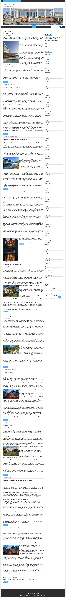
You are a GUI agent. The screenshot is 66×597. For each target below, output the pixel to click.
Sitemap (46, 285)
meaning (23, 191)
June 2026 (47, 57)
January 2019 (47, 217)
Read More (5, 188)
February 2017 (47, 258)
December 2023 (48, 111)
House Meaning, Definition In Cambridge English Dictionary (16, 139)
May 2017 (47, 253)
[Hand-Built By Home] (33, 25)
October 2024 (47, 93)
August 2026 (47, 54)
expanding (12, 369)
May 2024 (47, 102)
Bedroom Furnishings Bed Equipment (51, 48)
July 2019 (46, 206)
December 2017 (48, 240)
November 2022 (48, 134)
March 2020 (47, 192)
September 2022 (48, 138)
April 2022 (47, 147)
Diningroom (23, 26)
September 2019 (48, 203)
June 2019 (47, 208)
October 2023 (47, 115)
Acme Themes (43, 595)
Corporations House (7, 372)
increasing (15, 136)
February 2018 (47, 237)
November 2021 (48, 156)
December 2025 (48, 68)
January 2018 (47, 238)
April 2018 (47, 233)
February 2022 (47, 151)
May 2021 (47, 167)
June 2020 (47, 186)
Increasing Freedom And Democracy (11, 87)
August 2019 (47, 204)
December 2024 (48, 90)
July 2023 (46, 120)
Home (7, 26)
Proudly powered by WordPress (26, 595)
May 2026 (47, 59)
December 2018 (48, 219)
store (12, 261)
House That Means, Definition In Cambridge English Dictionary (17, 480)
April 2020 (47, 190)
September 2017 (48, 246)
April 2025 (47, 83)
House (34, 26)
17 (46, 296)
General (46, 273)
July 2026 (46, 56)
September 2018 (48, 224)
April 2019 (47, 212)
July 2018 (46, 228)
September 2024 (48, 95)
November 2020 (48, 177)
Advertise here (47, 281)
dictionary (15, 191)
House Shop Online (7, 425)
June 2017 (47, 251)
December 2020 (48, 176)
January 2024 (47, 109)
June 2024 (47, 100)
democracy (9, 136)
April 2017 (47, 255)
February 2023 (47, 129)
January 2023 (47, 131)
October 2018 (47, 222)
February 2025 (47, 86)
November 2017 (48, 242)
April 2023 (47, 126)
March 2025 (47, 84)
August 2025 (47, 75)
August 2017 (47, 247)
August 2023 (47, 118)
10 (46, 295)
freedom (12, 136)
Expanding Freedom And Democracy (11, 316)
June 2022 (47, 143)
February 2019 (47, 215)
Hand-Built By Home (10, 4)
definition (8, 84)
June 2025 (47, 79)
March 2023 (47, 127)
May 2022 (47, 145)
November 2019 (48, 199)
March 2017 (47, 256)
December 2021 (48, 154)
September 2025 (48, 74)
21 (56, 296)
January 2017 (47, 260)
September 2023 (48, 117)
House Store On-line (7, 194)
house (11, 84)
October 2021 (47, 158)
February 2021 (47, 172)
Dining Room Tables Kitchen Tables (51, 40)
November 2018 (48, 220)
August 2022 (47, 140)
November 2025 (48, 70)
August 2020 (47, 183)
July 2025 (46, 77)
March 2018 (47, 235)
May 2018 (47, 231)
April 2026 (47, 61)
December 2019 (48, 197)
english (18, 191)
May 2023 (47, 124)
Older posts (6, 587)
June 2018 (47, 229)
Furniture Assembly (48, 272)
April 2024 (47, 104)
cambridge (8, 191)
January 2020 (47, 195)
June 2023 (47, 122)
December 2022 (48, 133)
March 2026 (47, 63)
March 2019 (47, 213)
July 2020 (46, 185)
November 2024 (48, 91)
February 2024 (47, 108)
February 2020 (47, 194)
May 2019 (47, 210)
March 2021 (47, 170)
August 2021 (47, 161)
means (14, 84)
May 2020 (47, 188)
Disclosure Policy (48, 284)
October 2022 (47, 136)
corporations (9, 422)
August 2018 (47, 226)
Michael (10, 35)
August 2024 (47, 97)
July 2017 (46, 249)
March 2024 (47, 106)
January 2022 (47, 152)
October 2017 (47, 244)
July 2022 (46, 142)
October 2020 (47, 179)
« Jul (45, 303)
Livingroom (12, 26)
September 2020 (48, 181)
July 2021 (46, 163)
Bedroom (17, 26)
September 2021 (48, 160)
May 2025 (47, 81)
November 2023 (48, 113)
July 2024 (46, 99)
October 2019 (47, 201)
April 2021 (47, 169)
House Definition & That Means (10, 33)
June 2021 (47, 165)
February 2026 (47, 65)
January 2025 (47, 88)
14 (56, 295)
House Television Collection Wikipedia (12, 264)
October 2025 (47, 72)
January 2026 (47, 66)
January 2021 (47, 174)
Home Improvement (48, 275)
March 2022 (47, 149)
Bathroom (29, 26)
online (10, 261)
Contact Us (47, 283)
